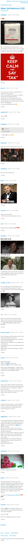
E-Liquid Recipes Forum (6, 4)
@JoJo (7, 364)
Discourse (8, 538)
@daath (7, 363)
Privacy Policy (13, 535)
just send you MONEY (14, 495)
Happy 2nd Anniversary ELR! (13, 8)
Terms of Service (4, 535)
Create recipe (15, 1)
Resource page (22, 1)
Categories (7, 532)
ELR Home (8, 1)
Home (2, 532)
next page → (4, 524)
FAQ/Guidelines (14, 532)
